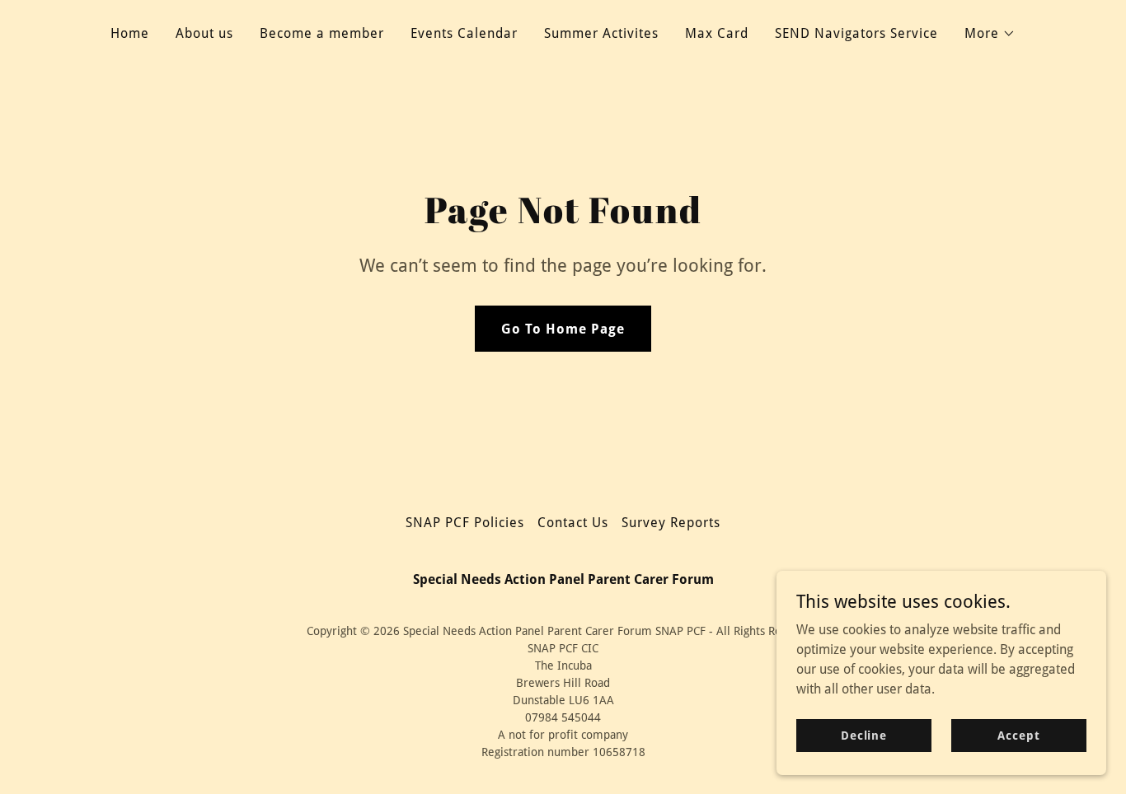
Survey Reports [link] (671, 522)
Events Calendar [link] (464, 33)
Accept (1018, 734)
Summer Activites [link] (601, 33)
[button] (990, 34)
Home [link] (129, 33)
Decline (864, 734)
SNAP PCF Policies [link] (465, 522)
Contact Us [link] (572, 522)
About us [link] (204, 33)
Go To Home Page (563, 329)
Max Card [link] (716, 33)
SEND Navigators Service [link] (856, 33)
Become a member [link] (322, 33)
